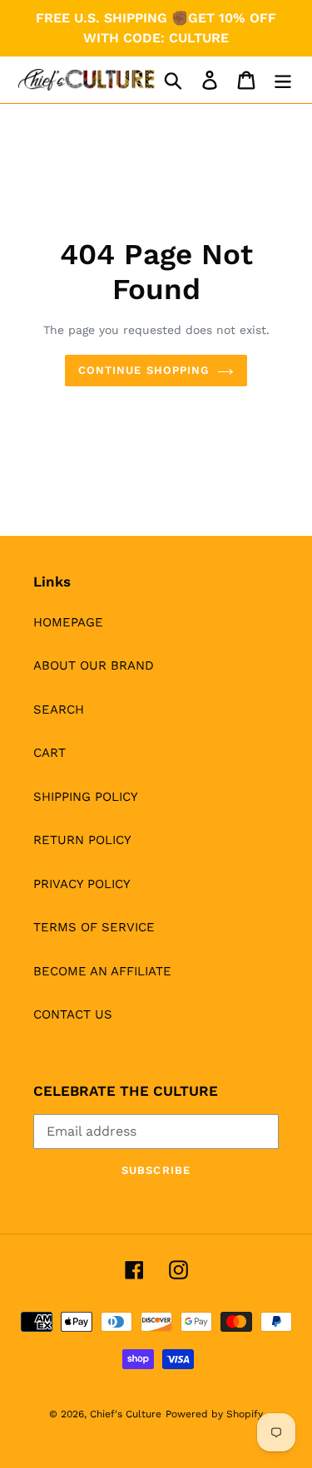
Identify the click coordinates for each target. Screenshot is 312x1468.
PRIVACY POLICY (82, 883)
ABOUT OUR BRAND (93, 665)
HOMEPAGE (68, 622)
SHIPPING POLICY (85, 796)
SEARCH (58, 709)
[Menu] (283, 79)
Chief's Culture (125, 1414)
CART (49, 752)
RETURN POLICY (82, 839)
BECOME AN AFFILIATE (102, 971)
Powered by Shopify (214, 1414)
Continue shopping (143, 370)
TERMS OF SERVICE (94, 927)
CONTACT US (72, 1014)
